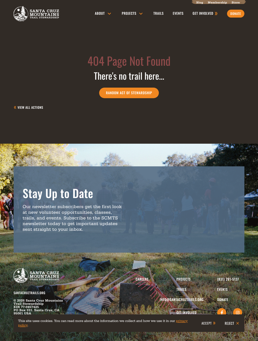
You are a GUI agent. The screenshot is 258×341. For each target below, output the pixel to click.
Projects (129, 13)
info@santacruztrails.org (182, 299)
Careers (142, 279)
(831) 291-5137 (228, 279)
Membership (217, 2)
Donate (222, 299)
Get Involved (186, 312)
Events (178, 13)
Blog (199, 2)
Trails (158, 13)
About (100, 13)
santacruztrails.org (29, 292)
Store (236, 2)
